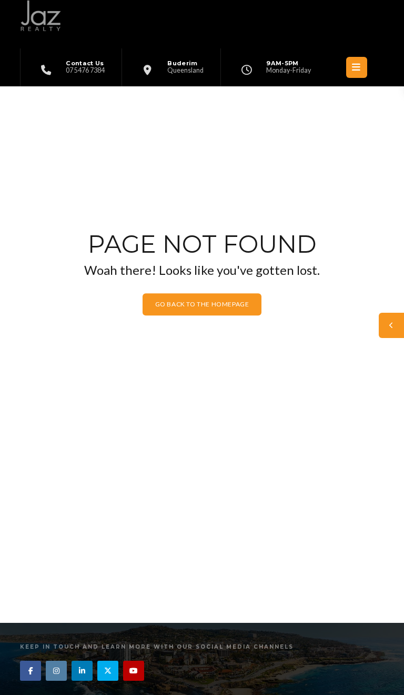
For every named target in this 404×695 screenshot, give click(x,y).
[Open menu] (356, 67)
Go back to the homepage (202, 304)
